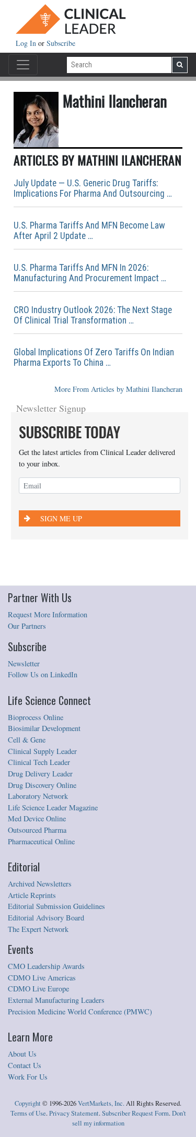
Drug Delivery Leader (40, 774)
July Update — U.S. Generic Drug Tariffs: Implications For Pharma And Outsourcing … (93, 188)
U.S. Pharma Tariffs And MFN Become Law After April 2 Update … (89, 230)
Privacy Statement (74, 1113)
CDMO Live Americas (42, 978)
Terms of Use (28, 1113)
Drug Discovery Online (42, 785)
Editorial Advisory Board (46, 918)
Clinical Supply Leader (42, 751)
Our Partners (27, 626)
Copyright (28, 1103)
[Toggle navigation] (23, 64)
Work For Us (28, 1077)
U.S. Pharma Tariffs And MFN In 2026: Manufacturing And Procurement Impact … (90, 272)
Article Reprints (32, 895)
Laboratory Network (38, 796)
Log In (27, 43)
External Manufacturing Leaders (56, 1000)
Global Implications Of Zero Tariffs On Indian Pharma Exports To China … (94, 357)
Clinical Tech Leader (39, 762)
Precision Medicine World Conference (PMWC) (80, 1011)
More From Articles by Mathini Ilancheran (118, 389)
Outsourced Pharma (37, 830)
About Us (22, 1054)
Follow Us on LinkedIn (42, 674)
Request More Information (47, 614)
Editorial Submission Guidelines (56, 906)
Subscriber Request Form (135, 1113)
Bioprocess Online (35, 717)
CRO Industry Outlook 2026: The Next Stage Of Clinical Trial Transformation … (93, 315)
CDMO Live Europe (38, 989)
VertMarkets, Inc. (101, 1103)
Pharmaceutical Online (41, 841)
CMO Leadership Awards (46, 966)
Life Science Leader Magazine (53, 807)
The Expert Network (38, 929)
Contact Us (24, 1065)
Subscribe (61, 43)
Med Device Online (37, 818)
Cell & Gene (26, 740)
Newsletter (24, 663)
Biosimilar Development (44, 728)
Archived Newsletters (40, 884)
